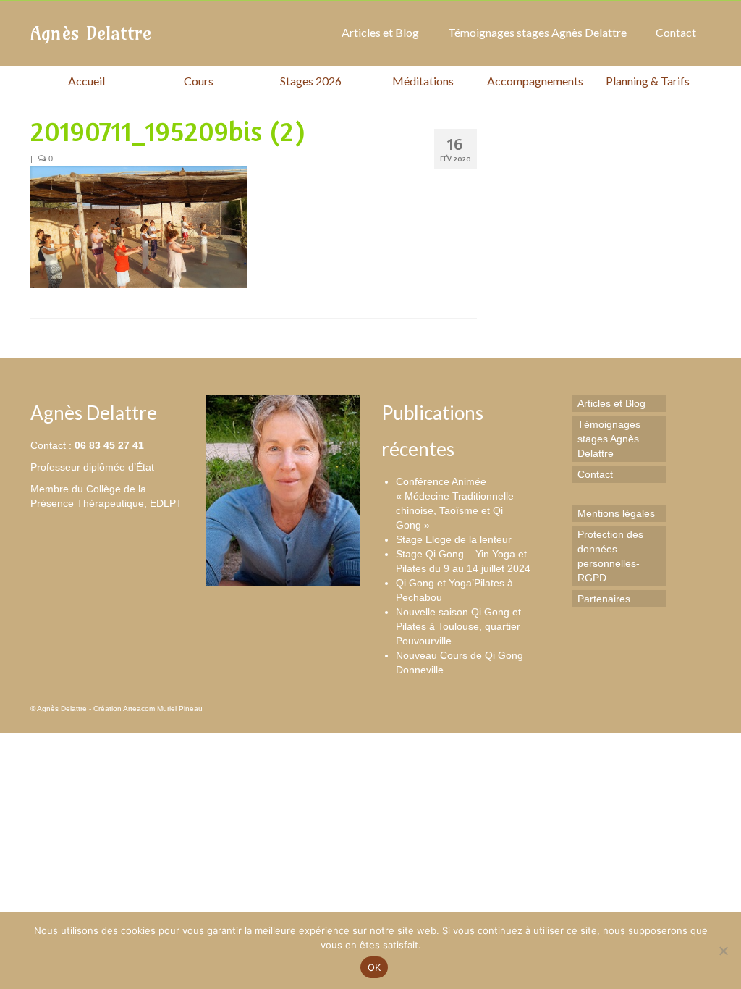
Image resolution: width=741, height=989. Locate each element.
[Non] (723, 950)
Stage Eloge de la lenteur (454, 539)
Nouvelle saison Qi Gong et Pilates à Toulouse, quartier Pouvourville (458, 626)
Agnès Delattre (90, 33)
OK (374, 967)
